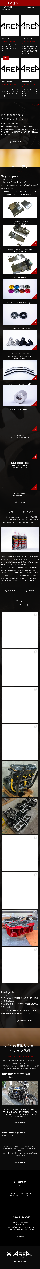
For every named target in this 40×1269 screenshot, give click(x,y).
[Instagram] (35, 645)
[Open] (20, 630)
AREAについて (16, 142)
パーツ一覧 (21, 502)
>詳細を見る (30, 7)
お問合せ (31, 591)
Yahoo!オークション (26, 1021)
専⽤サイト (11, 591)
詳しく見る (21, 1122)
